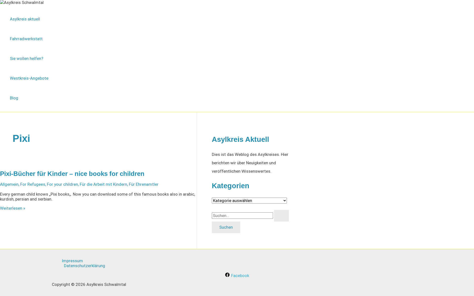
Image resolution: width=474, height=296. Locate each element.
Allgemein (9, 184)
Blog (14, 97)
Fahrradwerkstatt (26, 38)
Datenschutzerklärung (84, 265)
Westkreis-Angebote (29, 78)
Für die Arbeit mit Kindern (103, 184)
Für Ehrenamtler (143, 184)
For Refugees (32, 184)
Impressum (72, 260)
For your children (62, 184)
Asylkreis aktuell (25, 19)
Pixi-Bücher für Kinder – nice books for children (72, 173)
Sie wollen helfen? (26, 58)
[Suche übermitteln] (281, 216)
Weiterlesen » (12, 208)
